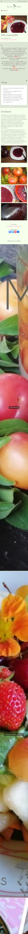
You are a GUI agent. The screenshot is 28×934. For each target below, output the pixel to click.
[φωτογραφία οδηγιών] (14, 175)
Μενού (5, 10)
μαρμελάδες (10, 226)
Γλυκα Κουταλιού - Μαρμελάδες (9, 39)
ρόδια (15, 226)
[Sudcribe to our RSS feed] (21, 1)
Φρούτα (19, 226)
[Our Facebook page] (19, 1)
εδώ (16, 56)
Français (24, 1)
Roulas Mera (14, 7)
